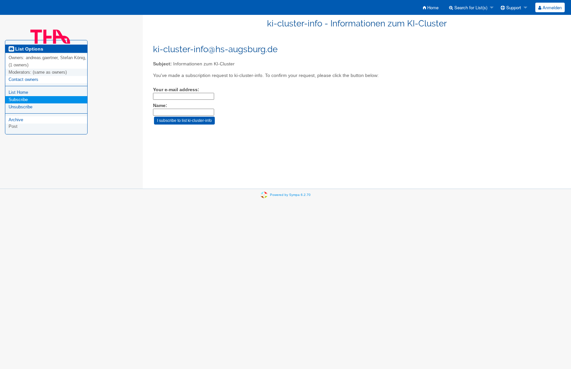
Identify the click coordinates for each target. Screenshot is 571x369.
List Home (18, 92)
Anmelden (551, 7)
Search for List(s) (470, 7)
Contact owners (23, 79)
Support (513, 7)
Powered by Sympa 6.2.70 (290, 195)
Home (432, 7)
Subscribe (18, 99)
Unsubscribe (20, 106)
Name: (160, 105)
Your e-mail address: (176, 89)
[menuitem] (431, 7)
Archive (16, 119)
